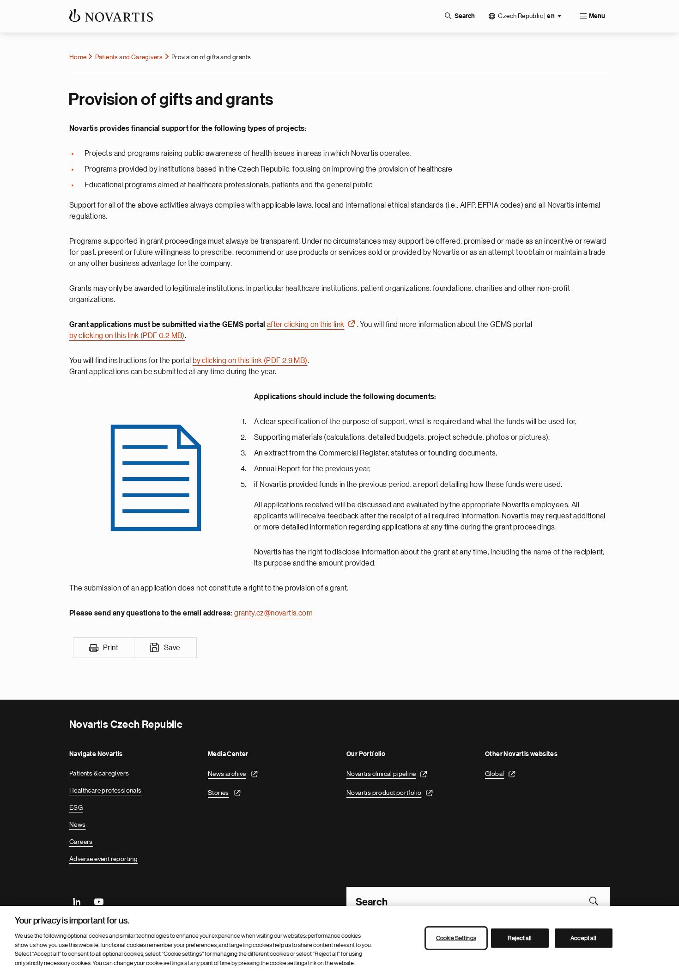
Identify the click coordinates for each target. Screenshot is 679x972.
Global (494, 773)
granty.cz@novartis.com (273, 613)
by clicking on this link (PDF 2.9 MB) (250, 360)
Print (110, 648)
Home (78, 57)
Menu (597, 16)
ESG (76, 807)
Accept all (583, 938)
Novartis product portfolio (383, 792)
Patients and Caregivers (129, 57)
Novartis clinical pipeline (381, 773)
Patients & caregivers (99, 773)
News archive (227, 773)
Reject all (520, 938)
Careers (81, 841)
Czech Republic (526, 15)
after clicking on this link (306, 324)
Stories (218, 792)
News (77, 824)
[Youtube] (98, 900)
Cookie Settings (456, 938)
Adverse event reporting (103, 858)
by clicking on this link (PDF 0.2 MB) (127, 335)
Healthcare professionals (105, 790)
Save (172, 648)
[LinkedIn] (76, 900)
